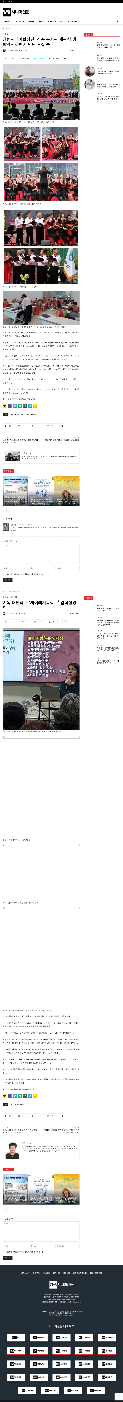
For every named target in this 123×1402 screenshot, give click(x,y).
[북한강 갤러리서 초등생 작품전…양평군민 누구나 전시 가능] (89, 97)
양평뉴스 (7, 21)
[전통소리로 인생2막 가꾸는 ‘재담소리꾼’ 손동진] (89, 71)
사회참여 (31, 21)
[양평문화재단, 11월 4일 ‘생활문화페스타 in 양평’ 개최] (89, 45)
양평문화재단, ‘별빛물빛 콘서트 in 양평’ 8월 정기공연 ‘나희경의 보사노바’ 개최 (67, 501)
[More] (65, 58)
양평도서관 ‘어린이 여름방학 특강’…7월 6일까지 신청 (108, 85)
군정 (40, 496)
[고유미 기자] (4, 50)
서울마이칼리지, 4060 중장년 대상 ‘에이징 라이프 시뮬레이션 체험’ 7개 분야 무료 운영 (15, 500)
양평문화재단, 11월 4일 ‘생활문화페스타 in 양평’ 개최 (108, 46)
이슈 (40, 21)
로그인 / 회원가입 (7, 1)
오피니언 (19, 21)
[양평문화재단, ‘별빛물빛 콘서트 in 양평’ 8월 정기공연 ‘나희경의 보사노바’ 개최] (67, 491)
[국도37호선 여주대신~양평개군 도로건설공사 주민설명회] (89, 58)
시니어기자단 (72, 21)
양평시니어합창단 (31, 414)
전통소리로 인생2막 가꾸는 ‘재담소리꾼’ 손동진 (108, 72)
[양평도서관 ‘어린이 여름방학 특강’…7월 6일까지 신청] (89, 84)
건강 (61, 21)
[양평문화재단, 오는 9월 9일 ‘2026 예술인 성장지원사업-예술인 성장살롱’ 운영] (41, 491)
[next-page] (7, 510)
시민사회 (99, 42)
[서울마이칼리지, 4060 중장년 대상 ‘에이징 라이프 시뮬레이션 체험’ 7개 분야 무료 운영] (15, 491)
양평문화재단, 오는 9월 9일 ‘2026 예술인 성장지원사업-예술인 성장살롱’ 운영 (41, 501)
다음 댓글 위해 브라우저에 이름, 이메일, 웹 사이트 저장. (25, 574)
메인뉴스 (8, 28)
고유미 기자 (13, 50)
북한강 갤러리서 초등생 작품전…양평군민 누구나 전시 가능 (108, 98)
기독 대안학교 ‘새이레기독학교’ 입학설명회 (62, 440)
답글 (12, 533)
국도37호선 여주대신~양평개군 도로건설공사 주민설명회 (108, 59)
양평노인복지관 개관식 (16, 414)
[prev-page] (4, 510)
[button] (117, 21)
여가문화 (51, 21)
